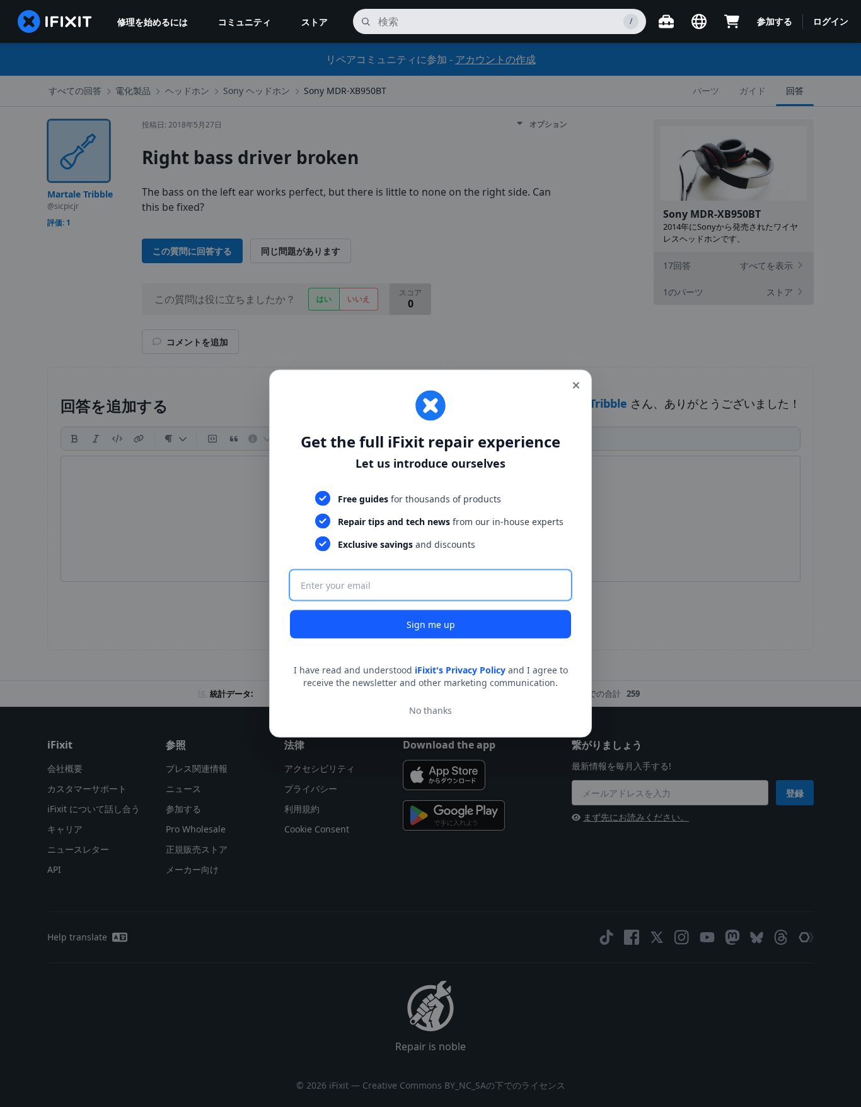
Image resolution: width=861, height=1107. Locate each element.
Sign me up (431, 624)
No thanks (430, 710)
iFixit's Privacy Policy (460, 670)
